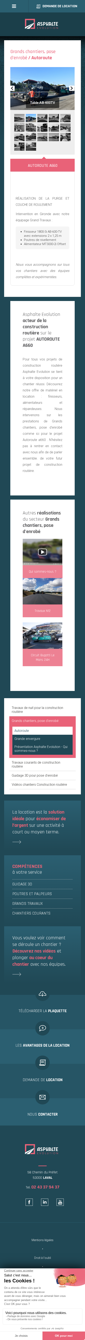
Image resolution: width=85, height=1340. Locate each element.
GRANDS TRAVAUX (27, 903)
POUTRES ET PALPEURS (32, 894)
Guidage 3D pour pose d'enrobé (35, 775)
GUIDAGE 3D (22, 884)
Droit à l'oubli (42, 1257)
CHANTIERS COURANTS (31, 913)
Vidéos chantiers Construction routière (39, 785)
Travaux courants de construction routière (36, 764)
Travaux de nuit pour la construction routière (37, 710)
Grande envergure (27, 739)
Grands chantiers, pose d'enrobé (35, 721)
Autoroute (21, 731)
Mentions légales (42, 1240)
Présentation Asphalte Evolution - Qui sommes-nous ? (40, 749)
